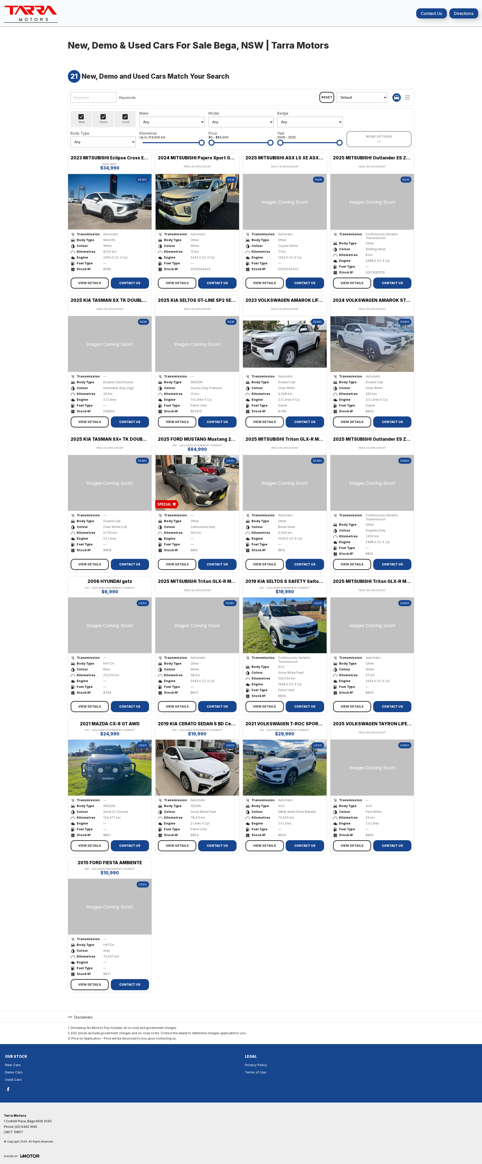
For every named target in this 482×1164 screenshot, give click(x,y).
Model (213, 113)
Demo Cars (14, 1072)
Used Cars (13, 1079)
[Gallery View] (396, 97)
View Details (89, 283)
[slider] (202, 143)
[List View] (407, 97)
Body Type (80, 133)
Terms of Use (255, 1072)
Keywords (127, 97)
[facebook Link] (8, 1089)
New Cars (13, 1065)
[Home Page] (31, 13)
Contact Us (431, 13)
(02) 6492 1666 (26, 1127)
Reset (326, 97)
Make (143, 113)
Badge (282, 113)
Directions (464, 13)
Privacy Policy (256, 1065)
